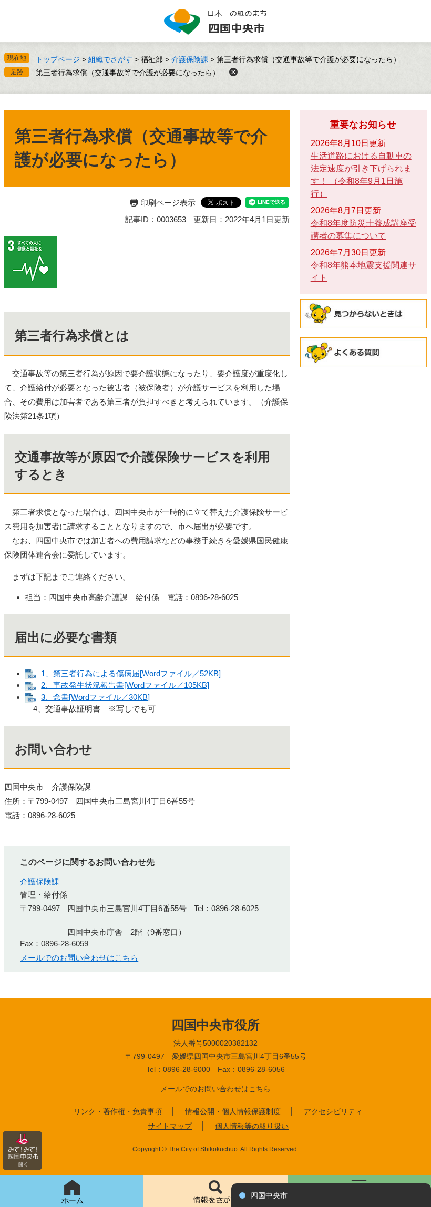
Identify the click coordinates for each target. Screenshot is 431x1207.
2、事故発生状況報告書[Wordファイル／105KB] (125, 684)
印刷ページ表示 (168, 202)
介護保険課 (189, 59)
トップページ (58, 59)
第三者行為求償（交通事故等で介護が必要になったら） (128, 72)
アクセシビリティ (333, 1111)
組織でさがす (110, 59)
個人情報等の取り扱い (252, 1126)
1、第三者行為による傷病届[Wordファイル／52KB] (131, 673)
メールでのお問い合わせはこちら (79, 957)
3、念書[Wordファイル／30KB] (95, 697)
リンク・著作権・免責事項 (118, 1111)
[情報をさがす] (215, 1191)
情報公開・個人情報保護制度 (233, 1111)
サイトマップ (170, 1126)
